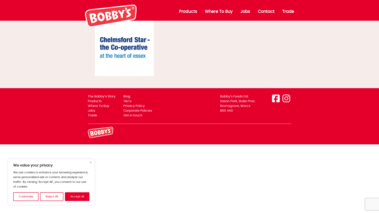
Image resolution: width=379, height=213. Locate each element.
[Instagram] (286, 99)
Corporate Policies (137, 110)
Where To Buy (219, 12)
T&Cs (127, 101)
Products (188, 12)
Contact (266, 12)
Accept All (77, 196)
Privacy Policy (134, 105)
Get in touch (132, 115)
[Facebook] (276, 99)
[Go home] (111, 26)
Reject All (52, 196)
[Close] (90, 162)
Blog (126, 96)
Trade (288, 12)
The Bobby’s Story (101, 96)
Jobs (245, 12)
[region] (51, 182)
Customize (26, 196)
